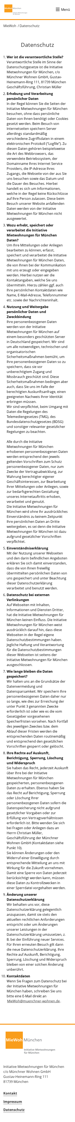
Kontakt (10, 1093)
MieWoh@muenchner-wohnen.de (33, 1001)
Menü (65, 9)
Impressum (12, 1101)
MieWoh (9, 26)
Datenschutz (29, 26)
